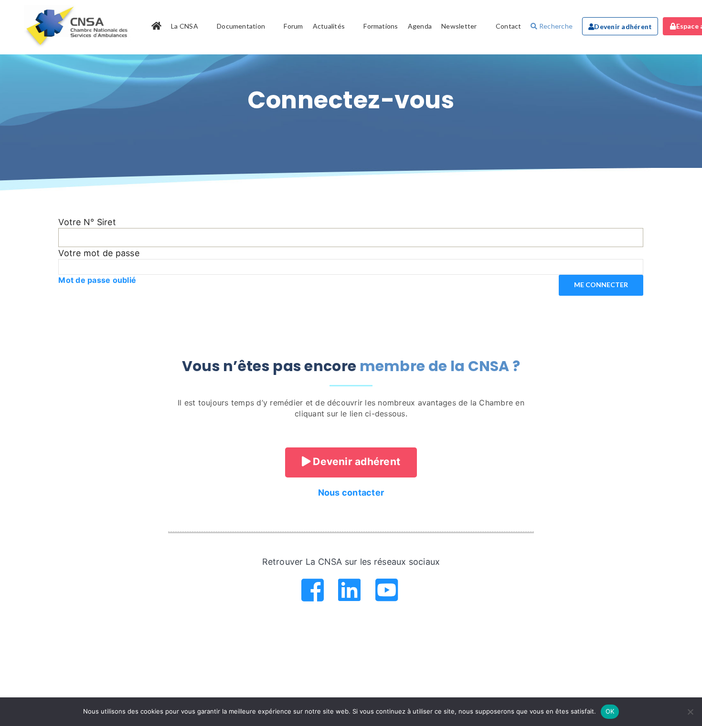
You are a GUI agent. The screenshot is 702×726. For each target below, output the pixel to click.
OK (610, 711)
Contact (508, 26)
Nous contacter (351, 492)
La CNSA (184, 26)
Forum (293, 26)
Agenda (420, 26)
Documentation (241, 26)
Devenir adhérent (623, 26)
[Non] (690, 711)
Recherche (555, 26)
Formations (380, 26)
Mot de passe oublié (97, 280)
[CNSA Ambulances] (78, 26)
